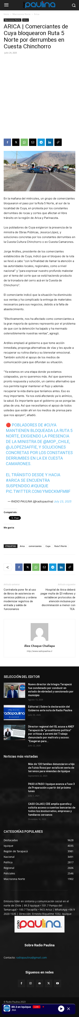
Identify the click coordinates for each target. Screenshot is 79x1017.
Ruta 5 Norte (60, 546)
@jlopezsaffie (21, 447)
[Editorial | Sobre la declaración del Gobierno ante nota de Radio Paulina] (14, 712)
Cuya (48, 546)
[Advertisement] (39, 97)
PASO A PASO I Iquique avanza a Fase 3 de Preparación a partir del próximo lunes (51, 787)
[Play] (61, 1009)
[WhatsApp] (24, 142)
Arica (36, 14)
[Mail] (39, 983)
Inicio (6, 14)
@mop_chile (56, 441)
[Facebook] (7, 142)
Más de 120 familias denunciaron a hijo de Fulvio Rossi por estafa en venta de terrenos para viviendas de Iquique (51, 768)
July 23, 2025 (62, 501)
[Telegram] (41, 142)
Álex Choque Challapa (39, 646)
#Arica (13, 480)
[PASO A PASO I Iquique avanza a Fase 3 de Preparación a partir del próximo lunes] (14, 789)
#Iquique (39, 486)
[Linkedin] (49, 142)
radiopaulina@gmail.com (31, 957)
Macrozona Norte (21, 14)
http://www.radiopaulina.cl (39, 651)
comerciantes (35, 546)
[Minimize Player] (68, 1008)
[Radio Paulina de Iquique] (39, 4)
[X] (15, 142)
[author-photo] (39, 640)
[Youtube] (57, 983)
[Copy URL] (58, 142)
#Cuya (50, 425)
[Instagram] (30, 983)
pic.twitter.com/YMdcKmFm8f (38, 491)
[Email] (32, 142)
